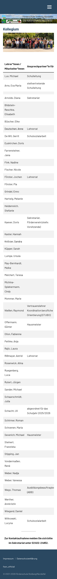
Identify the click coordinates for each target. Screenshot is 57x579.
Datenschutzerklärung (27, 558)
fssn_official (9, 566)
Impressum (8, 558)
